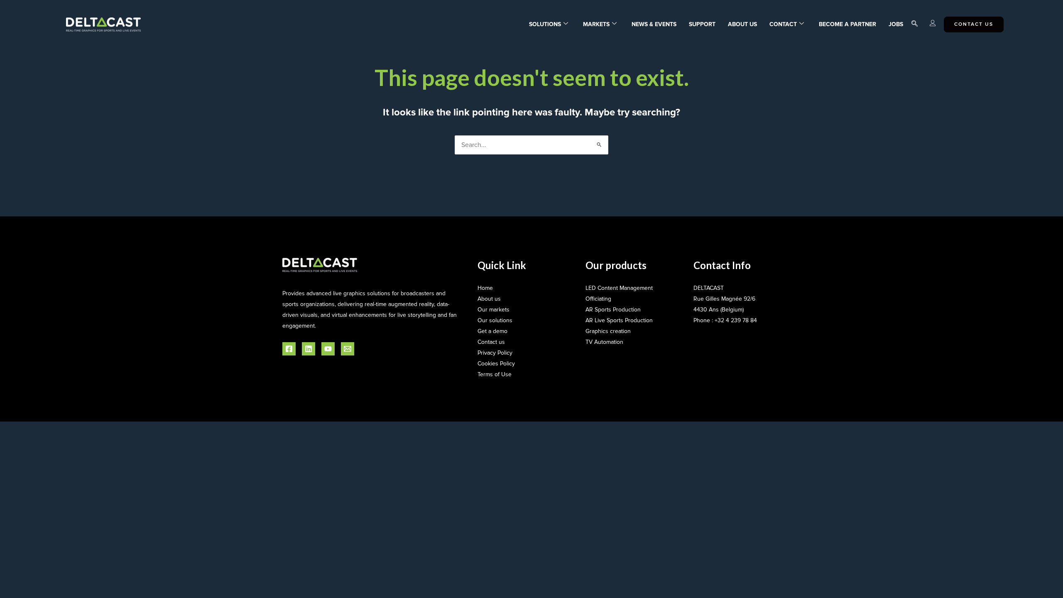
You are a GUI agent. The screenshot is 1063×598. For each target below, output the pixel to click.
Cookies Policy (496, 363)
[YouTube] (328, 348)
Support (702, 24)
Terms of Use (495, 374)
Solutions (545, 24)
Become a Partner (847, 24)
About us (489, 298)
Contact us (491, 342)
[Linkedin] (308, 348)
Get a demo (492, 331)
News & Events (654, 24)
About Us (742, 24)
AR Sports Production (613, 309)
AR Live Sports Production (619, 320)
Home (485, 288)
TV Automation (604, 342)
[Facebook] (289, 348)
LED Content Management (619, 288)
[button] (914, 24)
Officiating (598, 298)
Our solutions (495, 320)
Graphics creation (608, 331)
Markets (596, 24)
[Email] (347, 348)
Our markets (493, 309)
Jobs (896, 24)
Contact (783, 24)
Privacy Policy (495, 352)
